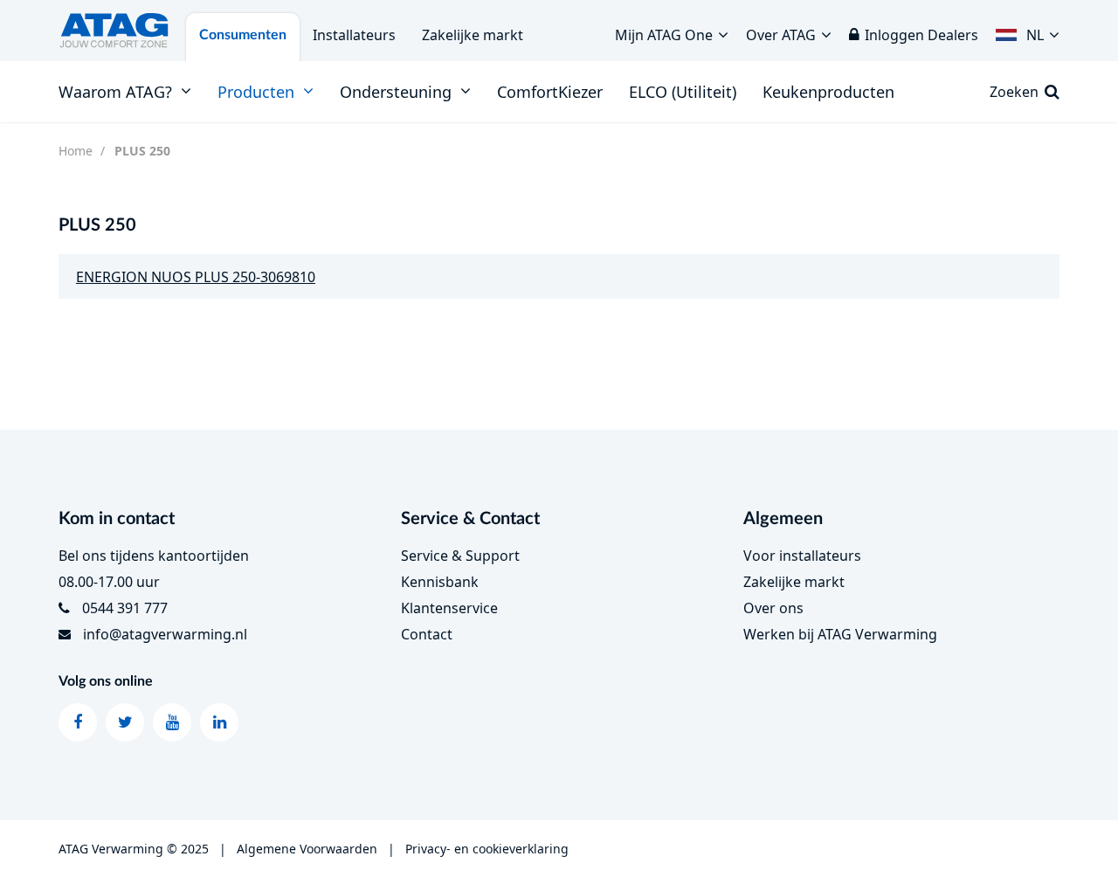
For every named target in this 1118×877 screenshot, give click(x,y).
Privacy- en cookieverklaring (487, 848)
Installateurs (354, 35)
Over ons (773, 608)
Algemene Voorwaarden (307, 848)
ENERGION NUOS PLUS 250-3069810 (195, 277)
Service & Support (460, 555)
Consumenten (242, 35)
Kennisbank (440, 581)
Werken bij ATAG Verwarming (840, 634)
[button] (1027, 30)
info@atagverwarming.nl (165, 634)
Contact (426, 634)
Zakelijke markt (472, 35)
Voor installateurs (802, 555)
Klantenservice (449, 608)
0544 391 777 (125, 608)
